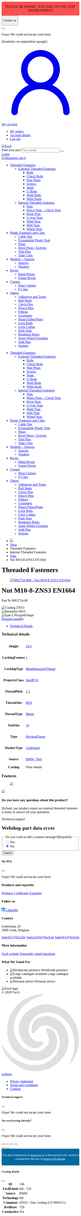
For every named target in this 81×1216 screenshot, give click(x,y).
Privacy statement (21, 1081)
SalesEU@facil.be (14, 937)
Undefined (33, 748)
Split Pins (24, 342)
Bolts (30, 172)
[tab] (44, 626)
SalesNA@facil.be (67, 937)
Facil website (10, 954)
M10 (29, 702)
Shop (13, 544)
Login (6, 154)
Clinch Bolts (35, 176)
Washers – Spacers (22, 259)
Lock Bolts (25, 323)
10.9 (29, 646)
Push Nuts (25, 330)
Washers (23, 266)
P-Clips (23, 289)
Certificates (21, 893)
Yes (12, 842)
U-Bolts (32, 191)
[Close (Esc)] (15, 1144)
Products (7, 893)
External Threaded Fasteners (37, 169)
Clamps (15, 281)
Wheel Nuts (34, 229)
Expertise (35, 893)
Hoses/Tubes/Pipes (30, 319)
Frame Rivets (27, 278)
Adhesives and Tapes (32, 297)
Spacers (23, 263)
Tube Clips (25, 255)
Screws (31, 184)
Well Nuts (33, 225)
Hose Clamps (27, 285)
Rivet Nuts (34, 214)
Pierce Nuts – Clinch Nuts (44, 210)
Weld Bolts (34, 195)
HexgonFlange (35, 736)
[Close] (3, 28)
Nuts (30, 206)
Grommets (25, 315)
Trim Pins (24, 251)
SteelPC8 (32, 680)
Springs (23, 345)
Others (14, 293)
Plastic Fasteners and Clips (27, 233)
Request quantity (13, 619)
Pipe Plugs (33, 180)
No (12, 846)
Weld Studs (34, 199)
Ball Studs (25, 300)
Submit (7, 853)
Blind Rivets (26, 274)
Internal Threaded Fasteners (36, 202)
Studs (30, 187)
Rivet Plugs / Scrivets (32, 248)
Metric (30, 714)
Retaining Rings (28, 334)
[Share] (11, 1144)
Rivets (14, 270)
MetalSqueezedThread (40, 669)
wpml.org (36, 1155)
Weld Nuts (33, 221)
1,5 (28, 691)
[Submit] (62, 151)
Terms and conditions (24, 1085)
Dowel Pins (26, 308)
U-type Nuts (35, 217)
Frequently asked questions (37, 954)
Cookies (15, 1089)
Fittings (23, 312)
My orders (16, 131)
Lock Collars (26, 327)
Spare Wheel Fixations (33, 338)
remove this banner (54, 1158)
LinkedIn (11, 910)
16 (27, 725)
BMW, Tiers (34, 759)
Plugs (22, 244)
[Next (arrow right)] (7, 1147)
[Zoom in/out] (3, 1144)
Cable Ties (25, 236)
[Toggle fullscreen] (7, 1144)
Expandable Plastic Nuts (34, 240)
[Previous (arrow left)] (3, 1147)
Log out (15, 139)
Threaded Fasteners (23, 165)
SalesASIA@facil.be (40, 937)
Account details (20, 135)
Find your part (11, 150)
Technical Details (21, 626)
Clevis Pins (25, 304)
